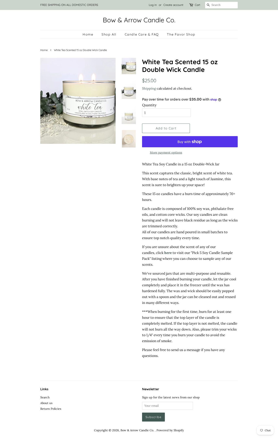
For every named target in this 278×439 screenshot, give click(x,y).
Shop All (109, 34)
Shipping (149, 88)
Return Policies (50, 409)
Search (45, 397)
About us (46, 403)
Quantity (149, 105)
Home (88, 34)
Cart (197, 5)
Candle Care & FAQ (142, 34)
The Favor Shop (181, 34)
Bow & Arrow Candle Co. (139, 20)
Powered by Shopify (170, 430)
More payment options (166, 152)
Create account (173, 5)
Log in (153, 5)
